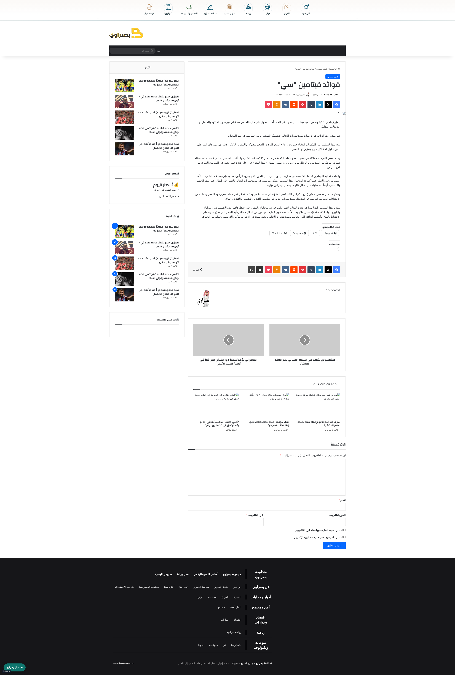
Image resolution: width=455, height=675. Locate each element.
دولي (200, 597)
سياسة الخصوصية (149, 586)
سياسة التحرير (201, 586)
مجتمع (221, 607)
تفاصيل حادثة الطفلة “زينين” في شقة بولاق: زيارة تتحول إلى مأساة (159, 130)
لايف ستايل (321, 68)
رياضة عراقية (234, 632)
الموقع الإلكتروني (337, 515)
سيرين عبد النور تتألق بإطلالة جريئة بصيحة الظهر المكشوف (319, 424)
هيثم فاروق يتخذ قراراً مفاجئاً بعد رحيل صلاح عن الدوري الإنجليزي (159, 146)
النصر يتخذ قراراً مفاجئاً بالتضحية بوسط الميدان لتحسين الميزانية (159, 83)
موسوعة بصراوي (232, 574)
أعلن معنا (169, 586)
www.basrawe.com (123, 663)
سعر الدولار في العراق (165, 189)
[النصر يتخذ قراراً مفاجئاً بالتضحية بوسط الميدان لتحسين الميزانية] (124, 85)
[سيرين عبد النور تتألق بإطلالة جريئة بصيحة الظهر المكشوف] (317, 406)
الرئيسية (333, 68)
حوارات (225, 619)
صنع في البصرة (163, 574)
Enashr (6, 671)
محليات (212, 597)
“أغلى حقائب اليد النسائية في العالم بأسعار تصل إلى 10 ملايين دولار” (219, 424)
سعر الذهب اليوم (167, 196)
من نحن (237, 586)
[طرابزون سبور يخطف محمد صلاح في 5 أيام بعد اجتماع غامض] (124, 101)
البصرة (237, 597)
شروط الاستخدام (124, 586)
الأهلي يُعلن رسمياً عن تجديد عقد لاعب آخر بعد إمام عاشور (158, 114)
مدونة (201, 645)
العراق (225, 597)
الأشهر (147, 67)
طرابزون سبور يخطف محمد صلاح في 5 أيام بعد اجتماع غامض (159, 98)
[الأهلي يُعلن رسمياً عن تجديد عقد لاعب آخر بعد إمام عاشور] (124, 117)
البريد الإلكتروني (255, 515)
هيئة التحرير (221, 586)
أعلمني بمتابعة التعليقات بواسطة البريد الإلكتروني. (318, 530)
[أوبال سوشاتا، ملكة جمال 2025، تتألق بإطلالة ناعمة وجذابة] (267, 406)
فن (224, 645)
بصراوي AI (183, 574)
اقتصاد (237, 619)
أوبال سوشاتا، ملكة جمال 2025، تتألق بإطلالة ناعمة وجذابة (269, 424)
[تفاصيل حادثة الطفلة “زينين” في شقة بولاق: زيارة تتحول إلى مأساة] (124, 133)
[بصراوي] (126, 33)
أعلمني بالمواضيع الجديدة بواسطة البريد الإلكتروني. (318, 537)
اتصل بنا (183, 586)
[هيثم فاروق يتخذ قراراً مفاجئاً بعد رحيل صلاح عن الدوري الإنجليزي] (124, 148)
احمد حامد (300, 94)
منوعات (213, 645)
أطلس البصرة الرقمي (206, 574)
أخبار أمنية (235, 607)
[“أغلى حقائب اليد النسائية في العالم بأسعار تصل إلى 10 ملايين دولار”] (216, 406)
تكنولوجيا (236, 645)
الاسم (342, 500)
